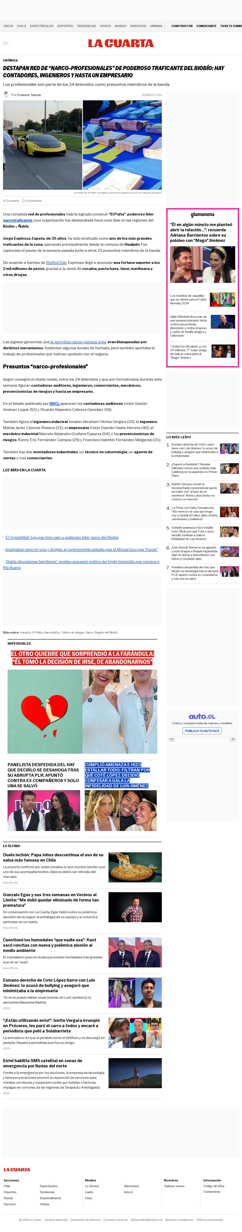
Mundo (120, 26)
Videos (105, 26)
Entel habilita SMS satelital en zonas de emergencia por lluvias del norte (42, 1063)
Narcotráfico (52, 632)
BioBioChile (56, 262)
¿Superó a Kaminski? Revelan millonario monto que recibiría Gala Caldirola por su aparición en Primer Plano (194, 470)
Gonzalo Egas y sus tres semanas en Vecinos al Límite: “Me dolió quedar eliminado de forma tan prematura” (51, 900)
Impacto (25, 632)
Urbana (156, 26)
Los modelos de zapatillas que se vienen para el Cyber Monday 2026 (188, 299)
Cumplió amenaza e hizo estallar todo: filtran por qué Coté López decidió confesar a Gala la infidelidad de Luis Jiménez (192, 533)
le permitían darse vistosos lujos (78, 342)
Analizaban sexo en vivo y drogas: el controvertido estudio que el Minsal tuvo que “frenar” (81, 549)
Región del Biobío (106, 632)
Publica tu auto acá (202, 731)
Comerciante (206, 26)
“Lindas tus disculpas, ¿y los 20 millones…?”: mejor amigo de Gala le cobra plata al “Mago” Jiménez (188, 352)
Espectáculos (41, 26)
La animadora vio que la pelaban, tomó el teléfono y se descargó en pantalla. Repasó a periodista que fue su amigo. (54, 1040)
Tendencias (86, 26)
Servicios (138, 26)
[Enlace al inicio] (203, 215)
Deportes (65, 26)
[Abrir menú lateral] (6, 43)
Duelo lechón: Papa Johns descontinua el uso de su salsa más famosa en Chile (53, 857)
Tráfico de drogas (72, 632)
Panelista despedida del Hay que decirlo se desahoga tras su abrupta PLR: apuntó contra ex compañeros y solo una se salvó (43, 775)
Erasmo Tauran (29, 94)
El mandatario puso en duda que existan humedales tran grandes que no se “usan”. (52, 960)
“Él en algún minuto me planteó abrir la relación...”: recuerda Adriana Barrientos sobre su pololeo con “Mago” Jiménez (201, 232)
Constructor (182, 26)
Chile (21, 26)
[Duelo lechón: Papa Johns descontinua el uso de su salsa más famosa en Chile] (135, 868)
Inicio (8, 26)
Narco (89, 632)
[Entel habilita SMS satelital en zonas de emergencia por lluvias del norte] (135, 1073)
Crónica (10, 60)
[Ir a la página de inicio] (121, 43)
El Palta (37, 632)
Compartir (13, 201)
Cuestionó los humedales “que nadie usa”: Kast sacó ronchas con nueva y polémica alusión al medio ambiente (49, 945)
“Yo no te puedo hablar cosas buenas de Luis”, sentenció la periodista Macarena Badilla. (47, 1000)
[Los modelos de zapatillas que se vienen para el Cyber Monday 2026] (222, 300)
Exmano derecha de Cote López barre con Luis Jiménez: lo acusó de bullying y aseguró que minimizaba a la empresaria (49, 985)
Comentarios (34, 201)
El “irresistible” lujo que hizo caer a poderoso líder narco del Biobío (61, 537)
